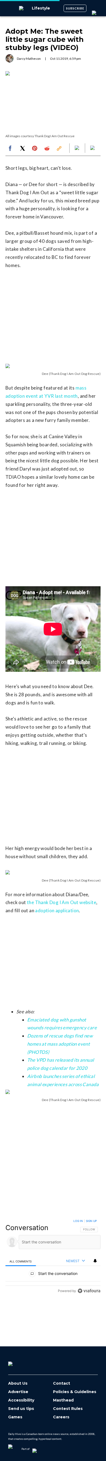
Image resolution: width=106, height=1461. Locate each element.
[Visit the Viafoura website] (89, 1290)
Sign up (91, 1220)
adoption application (57, 910)
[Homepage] (19, 1362)
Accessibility (21, 1400)
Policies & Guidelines (74, 1392)
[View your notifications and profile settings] (95, 1260)
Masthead (63, 1400)
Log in (78, 1220)
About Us (17, 1383)
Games (15, 1417)
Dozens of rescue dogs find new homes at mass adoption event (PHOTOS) (60, 1044)
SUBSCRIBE (75, 8)
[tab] (20, 1261)
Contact (61, 1383)
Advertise (18, 1392)
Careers (61, 1417)
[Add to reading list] (93, 148)
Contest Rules (68, 1408)
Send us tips (21, 1408)
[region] (53, 1257)
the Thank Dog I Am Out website (61, 902)
